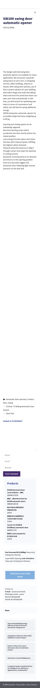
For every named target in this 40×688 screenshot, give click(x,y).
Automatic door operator (16, 399)
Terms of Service (31, 685)
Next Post (10, 413)
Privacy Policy (20, 685)
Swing (10, 403)
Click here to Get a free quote (20, 575)
